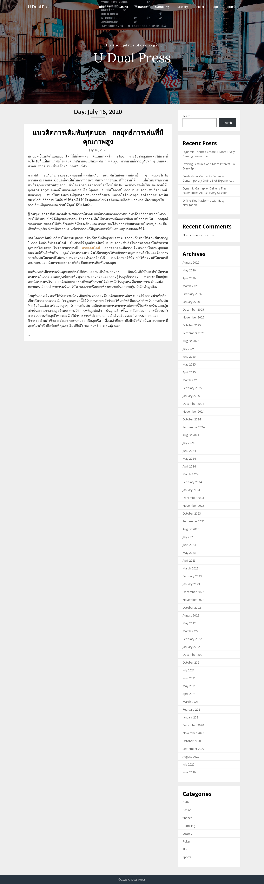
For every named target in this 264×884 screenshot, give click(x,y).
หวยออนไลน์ (91, 248)
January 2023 (191, 584)
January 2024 (191, 490)
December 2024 (193, 404)
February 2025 (192, 388)
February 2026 (192, 294)
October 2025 (192, 325)
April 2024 (189, 466)
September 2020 (194, 749)
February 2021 (192, 709)
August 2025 (191, 341)
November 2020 (193, 733)
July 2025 (188, 349)
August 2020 (191, 757)
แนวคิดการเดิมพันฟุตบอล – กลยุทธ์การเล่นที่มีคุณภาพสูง (98, 137)
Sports (231, 7)
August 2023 (191, 529)
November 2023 (193, 506)
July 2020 (188, 764)
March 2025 (190, 380)
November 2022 (193, 600)
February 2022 (192, 639)
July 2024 (188, 443)
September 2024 (194, 427)
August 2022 (191, 615)
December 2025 (193, 309)
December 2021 (193, 655)
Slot (215, 7)
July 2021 (188, 670)
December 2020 (193, 725)
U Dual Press (40, 6)
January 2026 (191, 302)
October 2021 (192, 662)
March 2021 (190, 702)
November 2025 (193, 317)
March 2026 (190, 286)
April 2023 (189, 560)
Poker (200, 7)
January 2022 (191, 647)
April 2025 (189, 372)
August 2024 (191, 435)
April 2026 (189, 278)
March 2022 (190, 631)
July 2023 (188, 537)
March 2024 (190, 474)
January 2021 (191, 717)
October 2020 (192, 741)
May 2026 (189, 270)
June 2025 (189, 357)
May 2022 (189, 623)
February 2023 (192, 576)
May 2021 (189, 686)
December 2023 (193, 498)
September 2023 (194, 521)
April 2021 (189, 694)
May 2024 (189, 458)
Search (187, 116)
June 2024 (189, 451)
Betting (104, 7)
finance (141, 7)
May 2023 (189, 553)
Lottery (182, 7)
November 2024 (193, 411)
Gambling (162, 7)
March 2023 (190, 568)
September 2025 (194, 333)
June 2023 (189, 545)
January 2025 (191, 396)
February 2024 (192, 482)
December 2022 (193, 592)
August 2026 (191, 262)
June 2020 (189, 772)
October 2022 (192, 607)
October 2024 (192, 419)
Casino (123, 7)
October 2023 (192, 513)
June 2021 (189, 678)
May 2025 (189, 364)
